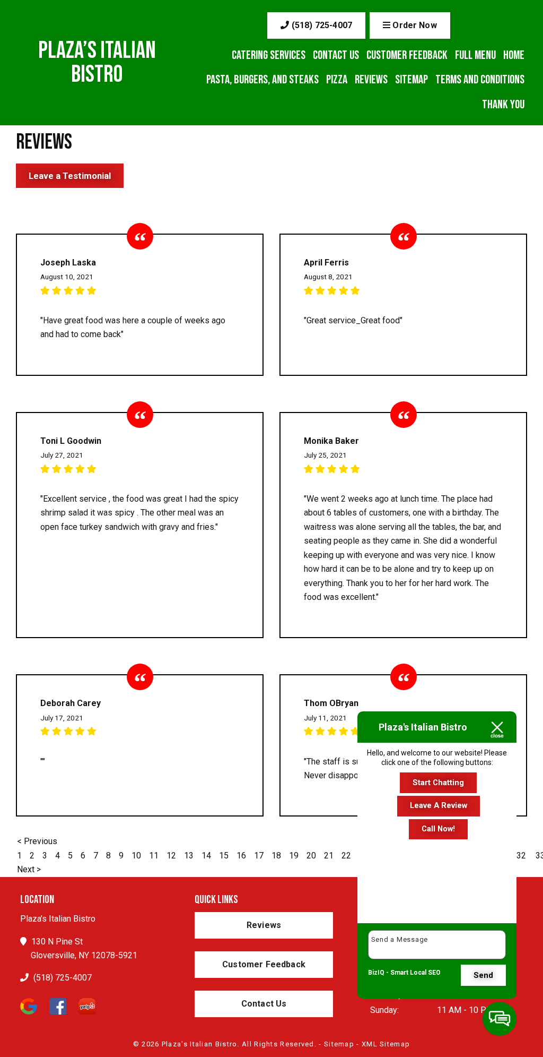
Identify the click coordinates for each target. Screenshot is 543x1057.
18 (276, 855)
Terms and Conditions (479, 79)
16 (241, 855)
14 (206, 855)
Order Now (413, 25)
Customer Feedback (407, 55)
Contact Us (336, 55)
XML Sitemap (386, 1044)
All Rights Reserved (278, 1044)
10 (136, 855)
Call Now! (438, 828)
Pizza (336, 79)
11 (154, 855)
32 (521, 855)
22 (346, 855)
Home (513, 55)
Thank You (503, 104)
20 (311, 855)
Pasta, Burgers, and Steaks (262, 79)
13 (189, 855)
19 (294, 855)
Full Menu (475, 55)
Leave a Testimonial (70, 175)
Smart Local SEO (415, 972)
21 (329, 855)
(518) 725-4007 (321, 25)
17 (259, 855)
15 (224, 855)
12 (171, 855)
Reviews (371, 79)
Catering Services (268, 55)
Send (483, 975)
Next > (29, 869)
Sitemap (411, 79)
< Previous (37, 841)
